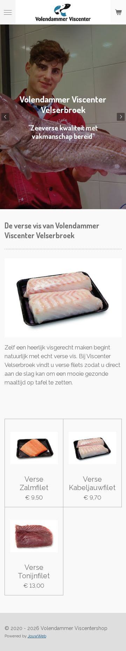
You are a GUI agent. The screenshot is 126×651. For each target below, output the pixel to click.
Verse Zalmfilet (34, 483)
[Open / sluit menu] (7, 12)
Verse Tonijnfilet (34, 572)
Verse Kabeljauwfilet (92, 483)
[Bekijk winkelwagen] (118, 12)
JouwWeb (37, 636)
